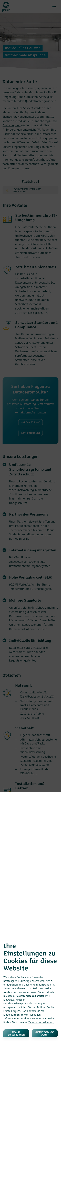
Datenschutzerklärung (41, 1022)
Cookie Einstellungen (16, 1033)
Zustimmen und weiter (45, 1033)
